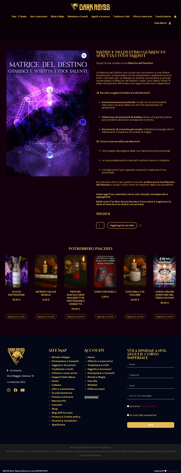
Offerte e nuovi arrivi (142, 16)
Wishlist (92, 385)
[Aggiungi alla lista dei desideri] (140, 225)
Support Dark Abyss (63, 377)
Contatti (57, 404)
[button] (84, 55)
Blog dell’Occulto (62, 412)
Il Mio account (96, 389)
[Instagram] (8, 390)
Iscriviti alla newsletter (143, 415)
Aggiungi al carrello (122, 225)
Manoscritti (59, 400)
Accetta (143, 406)
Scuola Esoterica (163, 16)
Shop (14, 16)
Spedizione (58, 424)
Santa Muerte (160, 23)
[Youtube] (22, 390)
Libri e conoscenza (38, 16)
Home (55, 381)
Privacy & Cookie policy (66, 416)
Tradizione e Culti (121, 16)
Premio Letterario (62, 396)
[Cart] (175, 16)
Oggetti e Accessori (100, 16)
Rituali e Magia (57, 16)
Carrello (92, 381)
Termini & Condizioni (64, 420)
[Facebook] (15, 390)
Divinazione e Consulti (78, 16)
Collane (56, 385)
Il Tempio (22, 16)
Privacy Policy (92, 397)
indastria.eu (172, 471)
